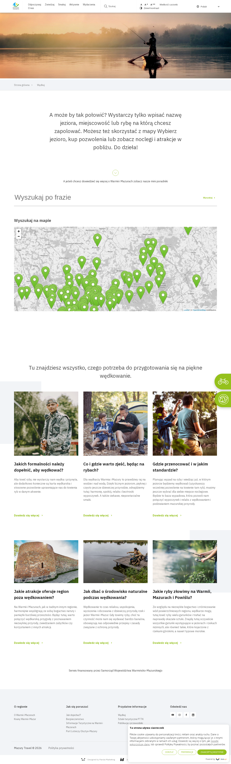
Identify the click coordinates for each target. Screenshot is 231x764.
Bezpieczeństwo (75, 719)
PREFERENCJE (187, 752)
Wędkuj (122, 715)
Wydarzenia (89, 4)
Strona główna (22, 85)
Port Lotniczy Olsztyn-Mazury (81, 731)
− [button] (19, 236)
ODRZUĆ (169, 752)
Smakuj (62, 4)
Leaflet (186, 310)
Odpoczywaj (34, 4)
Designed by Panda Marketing (101, 759)
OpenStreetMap (199, 310)
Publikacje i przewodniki (130, 723)
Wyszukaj (208, 198)
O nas (31, 8)
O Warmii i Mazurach (24, 715)
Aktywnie (74, 4)
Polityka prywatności (61, 748)
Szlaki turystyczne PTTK (131, 719)
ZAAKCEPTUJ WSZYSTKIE (212, 752)
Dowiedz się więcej (26, 515)
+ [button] (19, 231)
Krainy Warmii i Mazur (25, 719)
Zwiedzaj (49, 4)
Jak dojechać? (73, 715)
